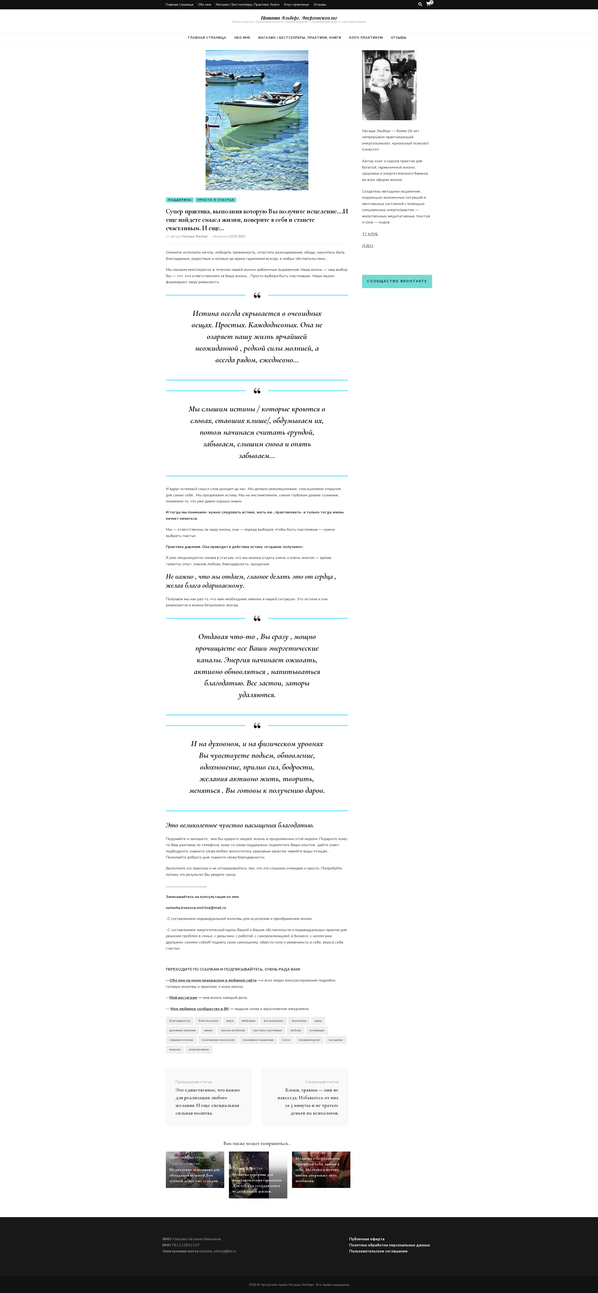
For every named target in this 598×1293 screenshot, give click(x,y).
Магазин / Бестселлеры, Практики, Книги (247, 4)
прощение (336, 1040)
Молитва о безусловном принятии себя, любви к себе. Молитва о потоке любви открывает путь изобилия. (317, 1169)
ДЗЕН (368, 245)
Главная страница (179, 4)
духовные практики (182, 1030)
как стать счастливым (267, 1030)
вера (230, 1021)
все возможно (273, 1021)
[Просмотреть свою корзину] (428, 4)
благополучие (208, 1021)
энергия (174, 1049)
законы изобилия (233, 1030)
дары (318, 1021)
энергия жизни (199, 1049)
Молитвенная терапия (189, 1157)
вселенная (299, 1021)
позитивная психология (218, 1040)
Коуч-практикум (296, 4)
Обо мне (204, 4)
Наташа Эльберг (195, 236)
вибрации (248, 1021)
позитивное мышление (258, 1040)
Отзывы (320, 4)
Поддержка (180, 200)
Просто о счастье (215, 200)
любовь (295, 1030)
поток (286, 1040)
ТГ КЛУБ (370, 234)
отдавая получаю (181, 1040)
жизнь (208, 1030)
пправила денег (309, 1040)
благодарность (179, 1021)
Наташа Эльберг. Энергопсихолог (299, 17)
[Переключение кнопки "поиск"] (420, 4)
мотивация (317, 1030)
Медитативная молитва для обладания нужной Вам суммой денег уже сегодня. (194, 1175)
